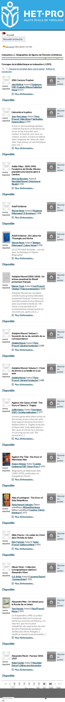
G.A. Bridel (16, 576)
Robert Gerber (18, 663)
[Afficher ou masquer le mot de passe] (46, 698)
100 (51, 688)
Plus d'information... (24, 94)
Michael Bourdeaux (31, 507)
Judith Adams (18, 410)
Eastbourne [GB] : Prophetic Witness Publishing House (27, 87)
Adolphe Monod (18, 343)
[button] (51, 81)
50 (44, 688)
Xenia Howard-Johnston (22, 504)
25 (38, 688)
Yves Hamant (17, 608)
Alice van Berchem (20, 179)
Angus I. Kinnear (19, 464)
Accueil (10, 35)
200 (58, 688)
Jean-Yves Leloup (19, 116)
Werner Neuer (18, 211)
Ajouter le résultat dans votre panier (27, 68)
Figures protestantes (30, 289)
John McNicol (17, 84)
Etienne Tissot (18, 286)
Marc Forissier (18, 542)
